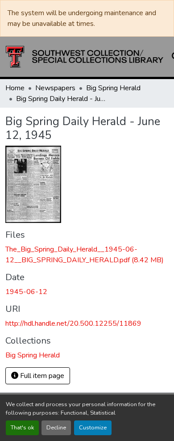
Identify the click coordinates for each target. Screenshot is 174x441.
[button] (84, 57)
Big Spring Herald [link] (113, 88)
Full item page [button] (41, 376)
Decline (56, 428)
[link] (87, 254)
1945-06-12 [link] (26, 292)
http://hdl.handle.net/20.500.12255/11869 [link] (73, 323)
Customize (93, 428)
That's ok (22, 428)
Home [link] (15, 88)
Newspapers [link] (55, 88)
